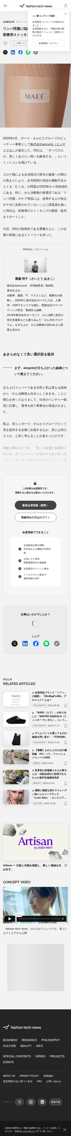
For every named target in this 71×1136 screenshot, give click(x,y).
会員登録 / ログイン (49, 43)
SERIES (40, 1056)
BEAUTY (26, 1045)
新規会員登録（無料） (35, 505)
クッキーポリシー (28, 1131)
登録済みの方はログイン (35, 517)
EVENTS (8, 1062)
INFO (39, 1045)
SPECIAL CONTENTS (17, 1056)
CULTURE (9, 1045)
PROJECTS (57, 1056)
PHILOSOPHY (50, 1040)
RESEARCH (29, 1040)
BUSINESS (10, 1040)
